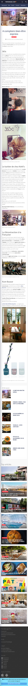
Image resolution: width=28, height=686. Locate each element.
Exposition (23, 5)
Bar (9, 5)
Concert (17, 5)
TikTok (5, 664)
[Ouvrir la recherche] (25, 1)
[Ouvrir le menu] (2, 1)
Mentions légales (5, 648)
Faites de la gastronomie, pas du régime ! (18, 438)
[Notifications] (22, 1)
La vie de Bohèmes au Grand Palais (18, 414)
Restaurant (4, 5)
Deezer (5, 667)
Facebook (5, 661)
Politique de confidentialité (8, 651)
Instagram (5, 659)
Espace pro (3, 631)
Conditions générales (6, 650)
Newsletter (6, 658)
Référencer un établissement (8, 634)
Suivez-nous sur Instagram (14, 683)
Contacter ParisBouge (6, 642)
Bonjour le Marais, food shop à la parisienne (19, 402)
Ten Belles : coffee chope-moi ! (17, 426)
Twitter (5, 663)
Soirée (12, 5)
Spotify (5, 666)
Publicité (3, 636)
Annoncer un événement (7, 633)
